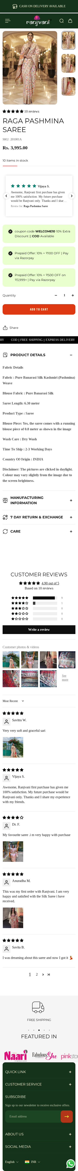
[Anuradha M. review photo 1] (13, 917)
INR (33, 1162)
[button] (13, 111)
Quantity (9, 295)
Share (14, 328)
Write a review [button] (39, 629)
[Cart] (70, 21)
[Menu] (7, 21)
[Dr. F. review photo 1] (13, 851)
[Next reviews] (72, 196)
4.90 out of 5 (50, 583)
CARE (15, 531)
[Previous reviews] (6, 196)
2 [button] (37, 974)
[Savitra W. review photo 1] (13, 747)
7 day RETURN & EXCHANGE (36, 517)
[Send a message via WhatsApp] (71, 1164)
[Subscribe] (67, 1116)
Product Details (27, 355)
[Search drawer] (61, 21)
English (10, 1162)
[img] (13, 713)
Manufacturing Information (26, 500)
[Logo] (39, 20)
